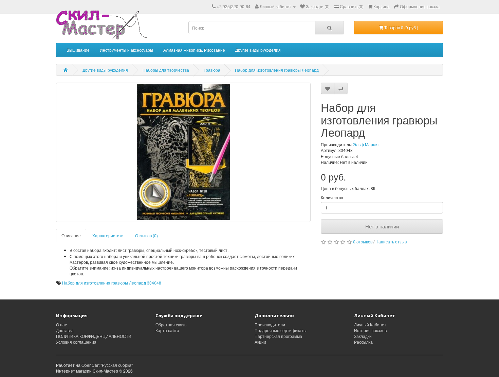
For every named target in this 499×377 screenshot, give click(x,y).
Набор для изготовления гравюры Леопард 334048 (111, 283)
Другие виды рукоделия (258, 50)
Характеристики (108, 235)
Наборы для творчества (166, 70)
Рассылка (363, 342)
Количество (332, 197)
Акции (260, 342)
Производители (270, 324)
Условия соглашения (76, 342)
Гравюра (212, 70)
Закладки (363, 336)
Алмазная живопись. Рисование (194, 50)
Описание (71, 235)
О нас (61, 324)
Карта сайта (167, 330)
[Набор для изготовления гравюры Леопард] (183, 152)
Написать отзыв (391, 241)
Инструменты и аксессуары (126, 50)
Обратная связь (170, 324)
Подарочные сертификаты (281, 330)
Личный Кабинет (370, 324)
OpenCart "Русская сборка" (107, 365)
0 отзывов (362, 241)
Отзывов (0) (146, 235)
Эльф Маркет (366, 144)
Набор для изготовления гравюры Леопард (277, 70)
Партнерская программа (278, 336)
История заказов (370, 330)
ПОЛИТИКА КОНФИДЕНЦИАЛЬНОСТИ (93, 336)
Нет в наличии (382, 226)
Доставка (65, 330)
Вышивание (78, 50)
